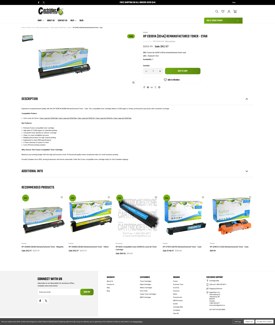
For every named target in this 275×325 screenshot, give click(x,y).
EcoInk (175, 304)
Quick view (56, 201)
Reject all (249, 321)
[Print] (152, 87)
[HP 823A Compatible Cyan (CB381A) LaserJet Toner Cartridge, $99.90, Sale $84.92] (138, 216)
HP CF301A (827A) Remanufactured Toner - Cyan (182, 247)
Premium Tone (178, 284)
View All (176, 313)
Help (233, 2)
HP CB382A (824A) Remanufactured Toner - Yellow (89, 247)
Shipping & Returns (215, 288)
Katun (175, 294)
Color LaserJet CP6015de (49, 118)
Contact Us (62, 20)
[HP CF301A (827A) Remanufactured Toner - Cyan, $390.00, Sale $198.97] (185, 216)
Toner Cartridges (145, 281)
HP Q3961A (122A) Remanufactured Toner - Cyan (229, 247)
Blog (81, 20)
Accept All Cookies (264, 321)
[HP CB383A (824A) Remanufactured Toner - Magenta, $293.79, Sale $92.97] (44, 216)
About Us (51, 20)
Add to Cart (43, 233)
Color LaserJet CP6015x (104, 118)
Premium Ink (177, 297)
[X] (44, 3)
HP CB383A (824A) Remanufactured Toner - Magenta (42, 247)
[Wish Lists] (222, 11)
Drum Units (143, 291)
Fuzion (175, 281)
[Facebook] (39, 3)
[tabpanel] (28, 37)
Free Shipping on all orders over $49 (137, 2)
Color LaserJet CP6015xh (122, 118)
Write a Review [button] (170, 41)
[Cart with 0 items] (234, 11)
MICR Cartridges (145, 297)
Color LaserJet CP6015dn (67, 118)
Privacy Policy (137, 322)
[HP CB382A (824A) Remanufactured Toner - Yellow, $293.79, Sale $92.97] (91, 216)
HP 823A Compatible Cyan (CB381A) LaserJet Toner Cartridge (136, 248)
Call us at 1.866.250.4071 (217, 284)
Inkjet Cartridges (145, 284)
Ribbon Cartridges (146, 288)
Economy (176, 291)
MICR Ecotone (178, 300)
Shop (40, 20)
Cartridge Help (214, 281)
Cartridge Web (178, 307)
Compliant (176, 310)
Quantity (146, 66)
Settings (238, 321)
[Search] (216, 11)
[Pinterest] (159, 87)
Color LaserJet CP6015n (86, 118)
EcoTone (176, 288)
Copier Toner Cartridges (148, 294)
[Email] (148, 87)
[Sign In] (228, 11)
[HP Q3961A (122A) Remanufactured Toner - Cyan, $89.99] (232, 216)
